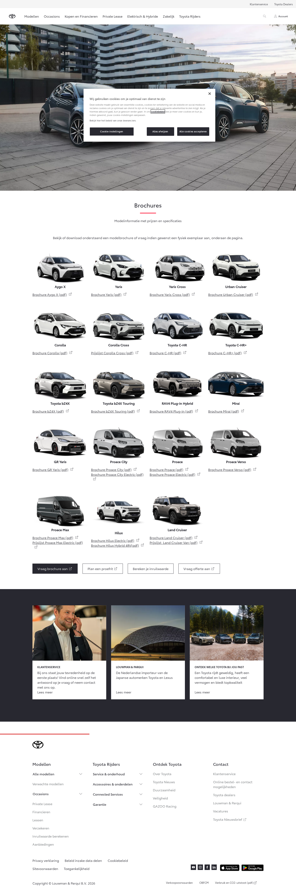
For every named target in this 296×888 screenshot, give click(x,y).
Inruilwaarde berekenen (50, 836)
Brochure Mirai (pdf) (226, 411)
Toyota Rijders (190, 16)
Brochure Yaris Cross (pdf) (172, 294)
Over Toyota (162, 773)
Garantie (99, 804)
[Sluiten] (209, 93)
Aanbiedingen (43, 844)
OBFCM (204, 882)
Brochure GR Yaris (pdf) (53, 469)
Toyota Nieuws (164, 781)
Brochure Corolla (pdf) (52, 352)
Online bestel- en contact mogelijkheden (232, 784)
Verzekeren (40, 828)
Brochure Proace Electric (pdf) (175, 474)
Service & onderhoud (109, 773)
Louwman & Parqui (227, 802)
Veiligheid (160, 798)
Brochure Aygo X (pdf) (52, 294)
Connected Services (108, 794)
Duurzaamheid (164, 789)
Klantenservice (259, 4)
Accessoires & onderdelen (113, 784)
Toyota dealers (224, 794)
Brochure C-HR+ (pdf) (227, 352)
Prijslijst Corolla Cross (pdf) (115, 352)
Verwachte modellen (48, 783)
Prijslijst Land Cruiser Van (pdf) (176, 542)
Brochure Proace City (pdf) (114, 469)
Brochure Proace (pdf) (169, 469)
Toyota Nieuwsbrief (230, 819)
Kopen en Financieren (81, 16)
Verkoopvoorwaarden (179, 882)
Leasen (37, 819)
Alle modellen (43, 773)
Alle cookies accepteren (193, 131)
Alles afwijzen (160, 131)
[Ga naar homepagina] (12, 16)
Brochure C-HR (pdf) (168, 352)
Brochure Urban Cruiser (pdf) (233, 294)
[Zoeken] (265, 16)
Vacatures (220, 811)
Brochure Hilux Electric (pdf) (115, 540)
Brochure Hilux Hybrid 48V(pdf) (117, 545)
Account (283, 16)
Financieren (41, 811)
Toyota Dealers (283, 4)
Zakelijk (168, 16)
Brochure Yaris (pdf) (109, 294)
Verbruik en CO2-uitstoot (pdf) (234, 883)
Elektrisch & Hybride (142, 16)
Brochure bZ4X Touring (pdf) (115, 411)
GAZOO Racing (164, 806)
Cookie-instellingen (111, 131)
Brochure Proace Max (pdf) (55, 537)
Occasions (52, 16)
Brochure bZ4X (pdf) (50, 411)
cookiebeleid (158, 111)
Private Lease (112, 16)
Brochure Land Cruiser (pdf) (174, 537)
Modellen (31, 16)
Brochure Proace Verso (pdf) (232, 469)
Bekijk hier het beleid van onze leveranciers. (113, 120)
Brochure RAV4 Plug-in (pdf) (174, 411)
